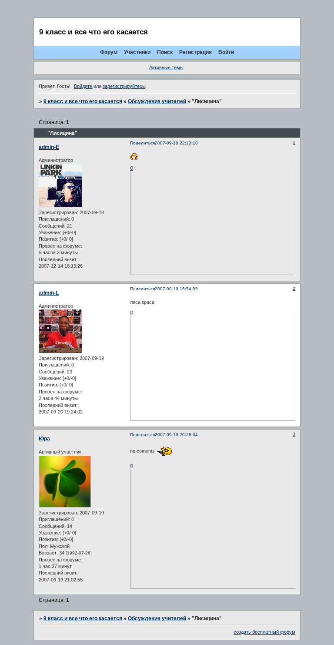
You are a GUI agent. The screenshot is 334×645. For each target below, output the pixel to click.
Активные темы (166, 67)
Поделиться (142, 143)
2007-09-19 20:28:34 (176, 434)
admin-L (49, 293)
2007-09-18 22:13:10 (176, 143)
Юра (44, 439)
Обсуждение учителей (157, 101)
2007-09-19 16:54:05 (176, 288)
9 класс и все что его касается (82, 101)
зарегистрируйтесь (124, 86)
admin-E (49, 147)
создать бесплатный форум (264, 632)
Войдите (83, 86)
